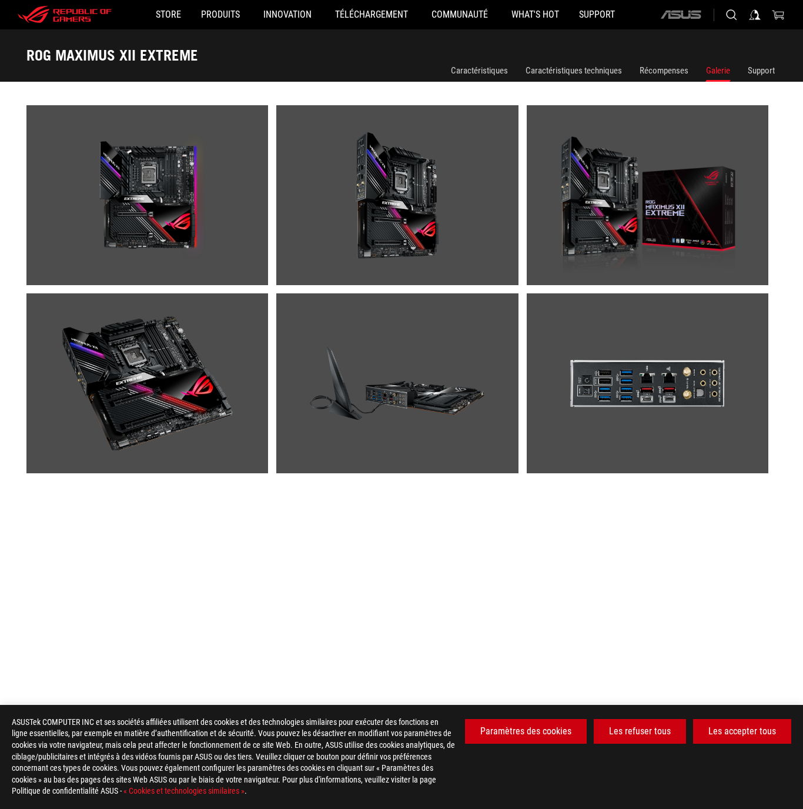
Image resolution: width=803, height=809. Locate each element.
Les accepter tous (742, 731)
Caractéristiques (479, 70)
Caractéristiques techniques (574, 70)
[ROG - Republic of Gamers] (65, 15)
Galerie (718, 70)
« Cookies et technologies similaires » (184, 790)
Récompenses (664, 70)
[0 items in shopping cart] (778, 14)
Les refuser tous (640, 731)
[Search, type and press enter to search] (731, 14)
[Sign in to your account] (755, 14)
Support (761, 70)
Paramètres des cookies (525, 731)
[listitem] (151, 199)
